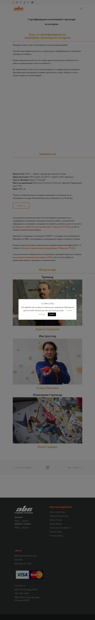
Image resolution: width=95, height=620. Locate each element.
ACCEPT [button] (52, 314)
